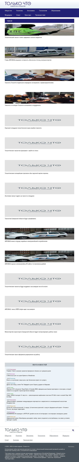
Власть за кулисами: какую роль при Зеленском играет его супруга (26, 380)
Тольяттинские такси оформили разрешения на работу (22, 354)
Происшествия (40, 15)
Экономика (31, 10)
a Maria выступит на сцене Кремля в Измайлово (21, 375)
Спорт (18, 15)
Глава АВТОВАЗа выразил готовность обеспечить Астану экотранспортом (28, 60)
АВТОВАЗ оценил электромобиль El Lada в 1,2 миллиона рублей (25, 264)
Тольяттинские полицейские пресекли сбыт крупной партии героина (26, 173)
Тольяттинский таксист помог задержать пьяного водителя (23, 37)
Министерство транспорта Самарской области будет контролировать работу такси (31, 332)
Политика (19, 10)
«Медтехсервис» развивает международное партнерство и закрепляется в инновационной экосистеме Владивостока (37, 402)
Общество (8, 10)
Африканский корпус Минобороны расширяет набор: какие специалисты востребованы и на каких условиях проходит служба (38, 419)
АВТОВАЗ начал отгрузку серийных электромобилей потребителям (26, 241)
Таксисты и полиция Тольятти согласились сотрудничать (23, 105)
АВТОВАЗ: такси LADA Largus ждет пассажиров (20, 309)
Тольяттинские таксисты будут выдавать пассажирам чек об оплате (26, 286)
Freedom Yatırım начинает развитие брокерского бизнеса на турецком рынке (29, 371)
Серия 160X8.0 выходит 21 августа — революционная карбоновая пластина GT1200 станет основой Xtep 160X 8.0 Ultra (39, 396)
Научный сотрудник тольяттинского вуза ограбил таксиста (23, 128)
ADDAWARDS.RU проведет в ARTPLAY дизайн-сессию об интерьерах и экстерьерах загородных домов (37, 413)
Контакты (71, 446)
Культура (28, 15)
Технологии (43, 10)
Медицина (8, 15)
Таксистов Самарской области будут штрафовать (20, 218)
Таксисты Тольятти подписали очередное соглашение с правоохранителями (29, 83)
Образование (55, 10)
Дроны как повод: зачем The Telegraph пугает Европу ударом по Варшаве (28, 384)
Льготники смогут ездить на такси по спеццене (19, 196)
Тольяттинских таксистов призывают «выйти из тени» (21, 150)
